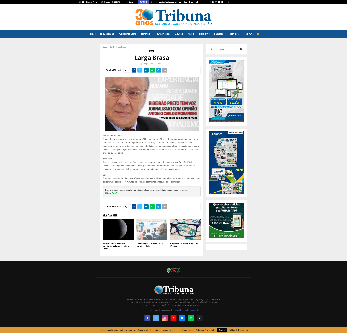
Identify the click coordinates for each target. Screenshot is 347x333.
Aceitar (222, 330)
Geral (151, 51)
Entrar (130, 2)
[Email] (182, 318)
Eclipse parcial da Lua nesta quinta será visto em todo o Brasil (116, 246)
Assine (191, 34)
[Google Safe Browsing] (173, 272)
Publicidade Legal (127, 34)
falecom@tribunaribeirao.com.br (185, 310)
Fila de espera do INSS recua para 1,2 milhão (149, 245)
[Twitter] (156, 318)
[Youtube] (173, 318)
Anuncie (179, 34)
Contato (249, 34)
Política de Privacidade (238, 330)
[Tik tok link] (228, 2)
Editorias (145, 34)
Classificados (163, 34)
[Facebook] (147, 318)
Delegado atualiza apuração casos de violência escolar (177, 2)
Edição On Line (107, 34)
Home (92, 34)
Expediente (204, 34)
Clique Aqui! (111, 193)
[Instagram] (165, 318)
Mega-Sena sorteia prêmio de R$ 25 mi (184, 245)
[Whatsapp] (191, 318)
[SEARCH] (241, 49)
